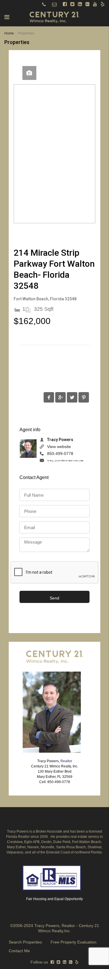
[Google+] (60, 397)
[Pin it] (83, 397)
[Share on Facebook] (49, 397)
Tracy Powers (60, 439)
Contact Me (19, 950)
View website (59, 446)
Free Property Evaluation (74, 942)
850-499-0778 (60, 453)
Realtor (66, 761)
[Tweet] (72, 397)
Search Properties (25, 942)
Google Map (29, 73)
